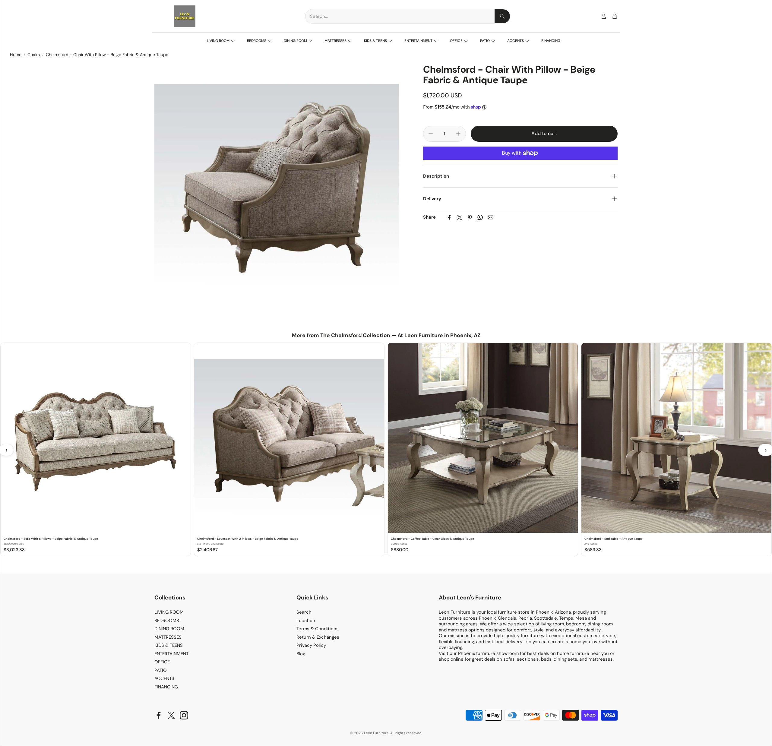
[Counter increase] (458, 133)
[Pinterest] (470, 217)
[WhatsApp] (480, 217)
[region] (386, 450)
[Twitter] (459, 217)
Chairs (33, 54)
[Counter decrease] (430, 133)
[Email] (490, 217)
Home (15, 54)
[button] (407, 16)
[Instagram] (184, 715)
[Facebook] (449, 217)
